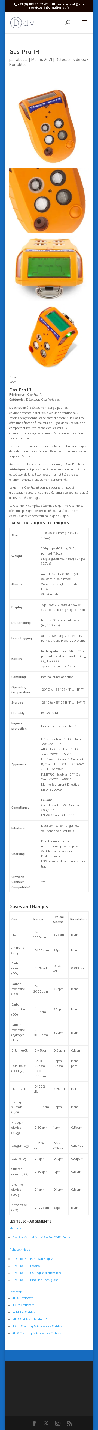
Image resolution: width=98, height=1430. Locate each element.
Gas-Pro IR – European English (32, 1259)
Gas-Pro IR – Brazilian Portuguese (35, 1280)
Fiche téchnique (19, 1249)
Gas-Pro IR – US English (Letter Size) (36, 1273)
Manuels (15, 1228)
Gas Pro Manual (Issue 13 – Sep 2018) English (42, 1237)
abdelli (22, 59)
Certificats (15, 1292)
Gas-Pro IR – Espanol (26, 1266)
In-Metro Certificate (25, 1312)
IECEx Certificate (23, 1305)
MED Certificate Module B (29, 1319)
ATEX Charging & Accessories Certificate (38, 1333)
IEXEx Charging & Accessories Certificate (38, 1326)
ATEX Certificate (22, 1298)
